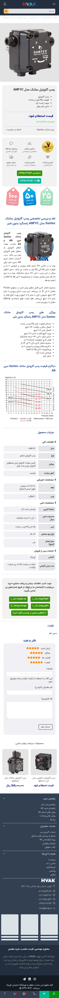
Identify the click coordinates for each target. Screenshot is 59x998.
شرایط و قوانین (48, 843)
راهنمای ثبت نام (48, 804)
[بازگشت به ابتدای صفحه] (5, 994)
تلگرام (53, 875)
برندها (52, 820)
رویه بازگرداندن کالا (47, 840)
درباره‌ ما (51, 860)
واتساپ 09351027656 (28, 173)
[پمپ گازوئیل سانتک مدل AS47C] (15, 762)
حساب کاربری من (47, 832)
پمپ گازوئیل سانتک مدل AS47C (15, 780)
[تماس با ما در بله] (44, 994)
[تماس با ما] (34, 994)
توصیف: (49, 668)
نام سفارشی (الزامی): (44, 687)
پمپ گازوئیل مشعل (12, 257)
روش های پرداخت (47, 816)
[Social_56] (34, 979)
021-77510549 (41, 606)
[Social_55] (29, 979)
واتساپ (52, 871)
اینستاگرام (51, 867)
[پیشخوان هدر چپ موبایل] (5, 4)
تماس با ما (50, 863)
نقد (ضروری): (47, 699)
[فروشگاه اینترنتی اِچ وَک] (29, 4)
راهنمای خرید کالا (48, 808)
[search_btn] (6, 11)
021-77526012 (19, 599)
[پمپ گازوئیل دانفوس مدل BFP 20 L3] (44, 762)
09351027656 (26, 180)
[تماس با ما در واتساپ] (54, 994)
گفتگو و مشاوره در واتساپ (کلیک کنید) (28, 613)
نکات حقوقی (50, 847)
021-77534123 (41, 599)
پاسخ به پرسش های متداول (43, 836)
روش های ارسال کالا (46, 812)
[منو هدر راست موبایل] (54, 4)
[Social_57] (24, 979)
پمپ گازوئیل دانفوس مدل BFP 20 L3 (43, 780)
